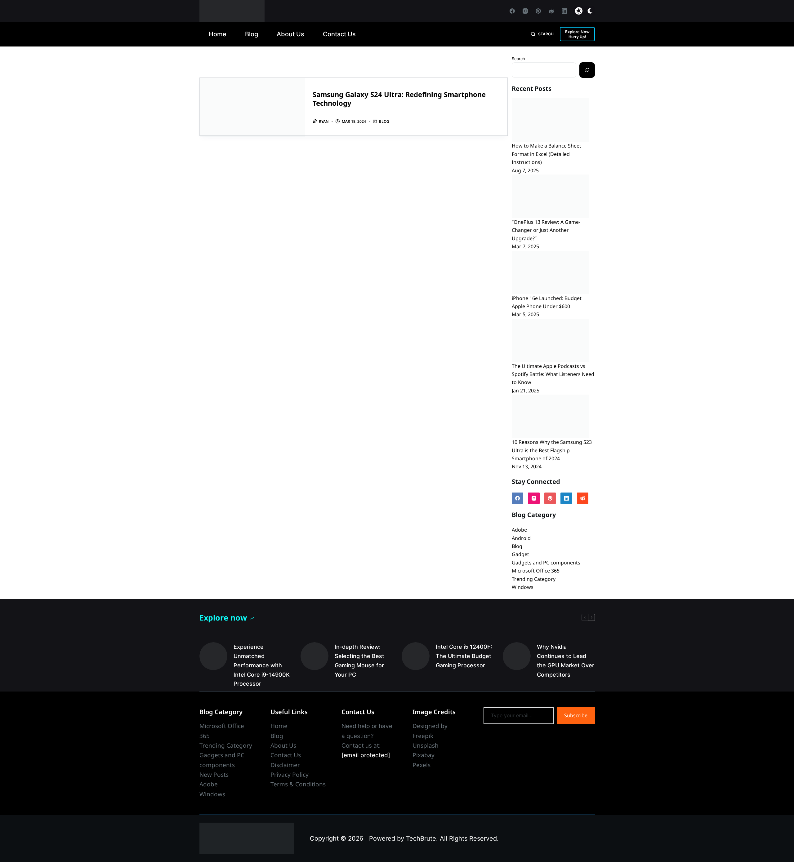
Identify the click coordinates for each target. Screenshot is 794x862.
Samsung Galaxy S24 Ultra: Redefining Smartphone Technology (399, 99)
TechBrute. (422, 838)
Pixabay (424, 755)
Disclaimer (285, 765)
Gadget (520, 554)
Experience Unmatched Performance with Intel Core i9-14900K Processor (262, 665)
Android (521, 538)
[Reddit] (551, 11)
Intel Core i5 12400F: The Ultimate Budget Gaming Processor (464, 655)
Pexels (421, 765)
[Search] (587, 70)
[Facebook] (512, 11)
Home (217, 34)
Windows (522, 587)
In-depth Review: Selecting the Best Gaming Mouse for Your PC (359, 660)
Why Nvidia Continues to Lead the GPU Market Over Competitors (565, 660)
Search (518, 58)
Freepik (423, 736)
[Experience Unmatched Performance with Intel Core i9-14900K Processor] (213, 656)
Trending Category (533, 579)
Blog (251, 34)
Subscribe (575, 715)
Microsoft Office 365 (536, 570)
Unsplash (426, 745)
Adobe (519, 529)
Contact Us (339, 34)
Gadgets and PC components (546, 562)
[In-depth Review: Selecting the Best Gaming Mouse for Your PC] (314, 656)
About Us (290, 34)
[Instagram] (525, 11)
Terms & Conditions (298, 784)
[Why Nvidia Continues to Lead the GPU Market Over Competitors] (517, 656)
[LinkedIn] (564, 11)
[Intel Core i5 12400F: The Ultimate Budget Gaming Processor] (416, 656)
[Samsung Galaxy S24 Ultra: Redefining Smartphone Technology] (252, 107)
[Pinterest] (538, 11)
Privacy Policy (289, 775)
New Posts (214, 775)
